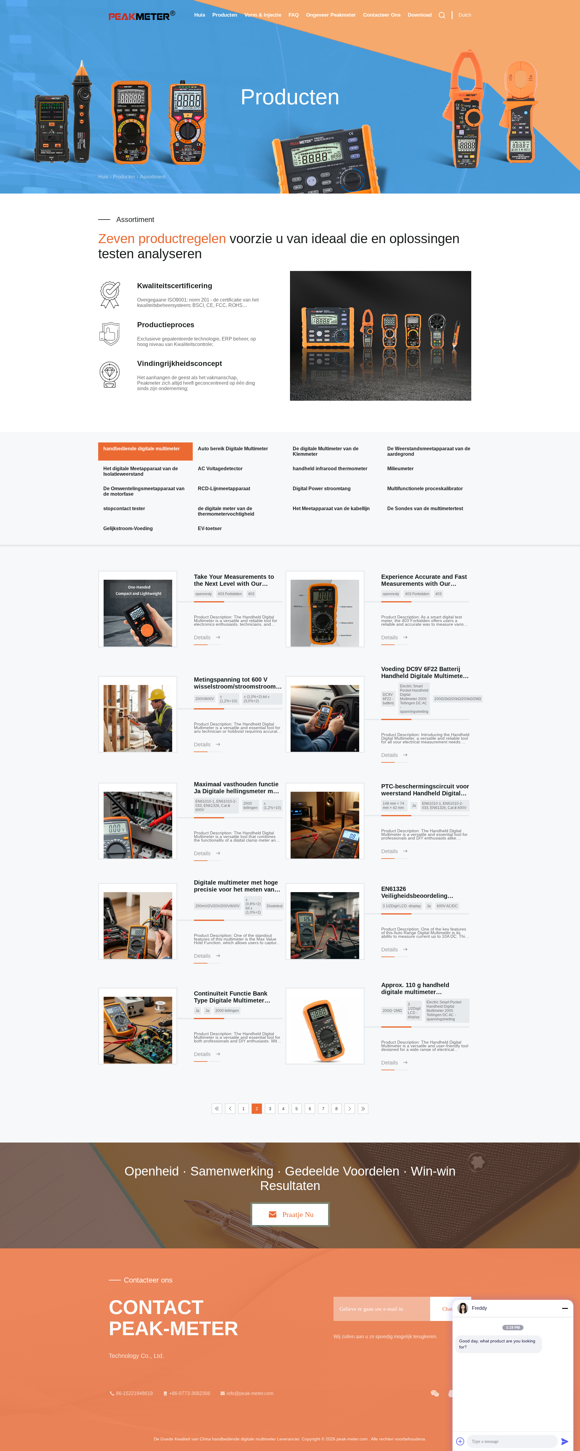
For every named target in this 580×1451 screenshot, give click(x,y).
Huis (199, 15)
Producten (224, 15)
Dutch (465, 15)
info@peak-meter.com (250, 1393)
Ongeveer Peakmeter (331, 15)
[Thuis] (142, 15)
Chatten (450, 1309)
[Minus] (565, 1308)
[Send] (565, 1441)
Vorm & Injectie (262, 15)
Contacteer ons (382, 15)
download (420, 15)
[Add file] (460, 1441)
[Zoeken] (442, 15)
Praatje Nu (298, 1214)
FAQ (293, 15)
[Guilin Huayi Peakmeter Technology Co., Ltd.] (435, 1393)
